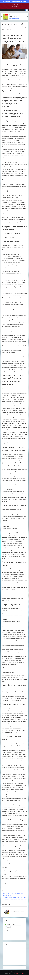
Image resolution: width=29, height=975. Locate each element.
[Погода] (8, 926)
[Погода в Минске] (10, 924)
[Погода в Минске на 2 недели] (13, 929)
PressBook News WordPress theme (17, 973)
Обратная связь (6, 1)
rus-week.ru (14, 4)
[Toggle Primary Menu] (26, 10)
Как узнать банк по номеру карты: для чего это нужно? (18, 15)
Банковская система (14, 18)
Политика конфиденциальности (18, 1)
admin (12, 29)
